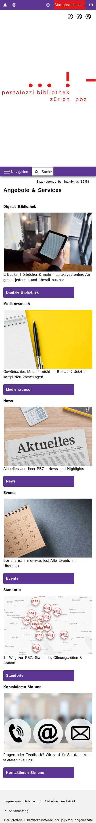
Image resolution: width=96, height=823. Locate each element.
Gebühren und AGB (60, 801)
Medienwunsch (19, 389)
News (11, 481)
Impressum (12, 801)
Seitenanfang (18, 811)
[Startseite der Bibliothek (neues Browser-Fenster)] (49, 87)
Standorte (14, 675)
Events (12, 578)
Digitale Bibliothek (22, 292)
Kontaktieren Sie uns (25, 773)
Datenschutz (33, 801)
